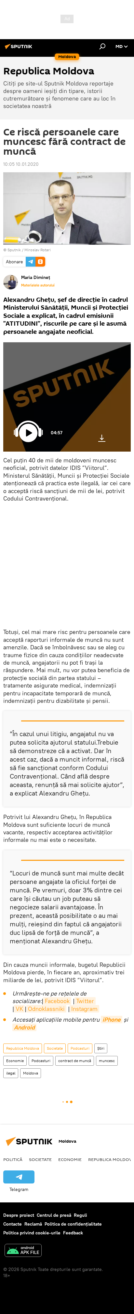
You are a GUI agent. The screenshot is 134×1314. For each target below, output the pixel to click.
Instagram (84, 1009)
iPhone (111, 1019)
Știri (100, 1048)
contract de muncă (74, 1060)
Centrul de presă (54, 1215)
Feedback (73, 1233)
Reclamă (33, 1224)
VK (19, 1009)
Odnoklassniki (46, 1009)
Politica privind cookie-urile (31, 1233)
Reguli (80, 1215)
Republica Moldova (22, 1048)
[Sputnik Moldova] (19, 49)
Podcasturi (80, 1048)
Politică (12, 1159)
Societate (55, 1048)
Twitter (85, 1001)
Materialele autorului (38, 285)
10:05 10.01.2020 (21, 164)
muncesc (107, 1060)
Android (24, 1027)
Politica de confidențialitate (73, 1224)
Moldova (30, 1073)
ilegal (10, 1073)
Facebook (57, 1001)
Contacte (12, 1224)
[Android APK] (23, 1251)
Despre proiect (18, 1215)
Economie (15, 1060)
